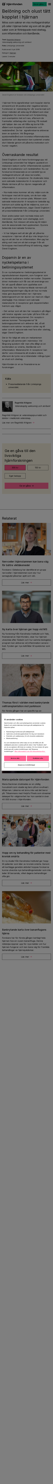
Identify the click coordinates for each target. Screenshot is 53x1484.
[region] (26, 742)
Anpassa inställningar (26, 765)
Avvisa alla (15, 758)
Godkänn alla (38, 758)
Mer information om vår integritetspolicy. (30, 751)
